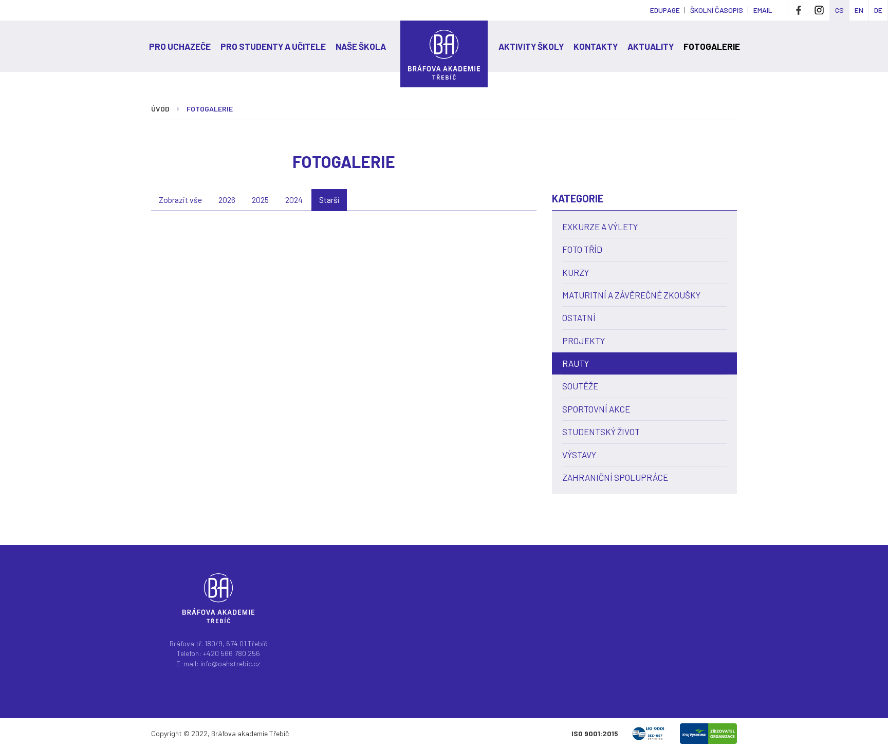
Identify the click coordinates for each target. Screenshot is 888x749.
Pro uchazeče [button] (180, 46)
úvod (160, 108)
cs (839, 10)
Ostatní (579, 317)
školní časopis (716, 10)
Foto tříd (582, 249)
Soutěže (580, 386)
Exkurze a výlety (600, 226)
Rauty (575, 363)
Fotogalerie (711, 46)
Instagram (819, 10)
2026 (226, 199)
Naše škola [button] (361, 46)
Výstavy (579, 455)
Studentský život (601, 431)
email (762, 10)
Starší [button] (329, 199)
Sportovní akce (596, 409)
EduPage (665, 10)
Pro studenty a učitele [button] (273, 46)
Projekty (583, 340)
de (878, 10)
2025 (260, 199)
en (859, 10)
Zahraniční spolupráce (615, 477)
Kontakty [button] (596, 46)
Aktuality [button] (650, 46)
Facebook (798, 10)
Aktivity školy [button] (531, 46)
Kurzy (575, 272)
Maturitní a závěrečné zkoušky (631, 295)
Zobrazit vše (180, 199)
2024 (294, 199)
